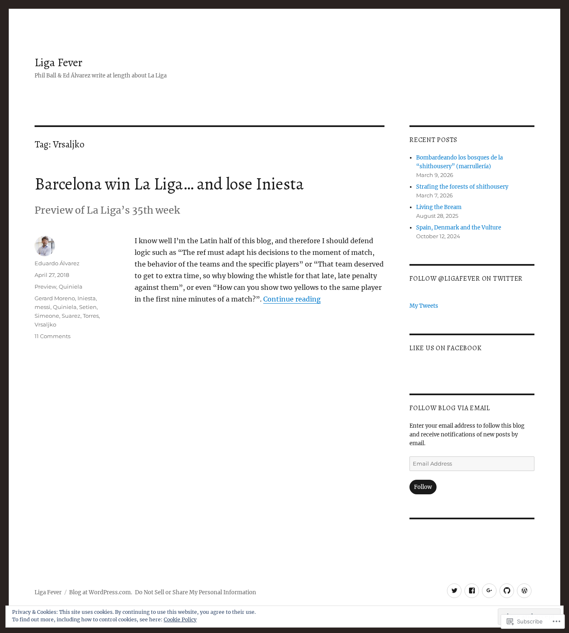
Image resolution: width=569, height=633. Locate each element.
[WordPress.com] (524, 590)
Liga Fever (58, 62)
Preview (45, 286)
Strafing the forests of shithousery (462, 186)
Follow (423, 487)
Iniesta (86, 298)
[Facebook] (471, 590)
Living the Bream (439, 207)
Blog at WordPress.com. (100, 592)
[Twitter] (454, 590)
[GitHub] (506, 590)
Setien (88, 307)
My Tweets (423, 305)
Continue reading (292, 299)
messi (42, 307)
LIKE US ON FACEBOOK (445, 348)
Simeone (47, 315)
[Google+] (489, 590)
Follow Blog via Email (449, 408)
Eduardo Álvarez (57, 263)
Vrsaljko (45, 324)
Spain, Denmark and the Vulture (458, 227)
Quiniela (70, 286)
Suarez (71, 315)
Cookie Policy (180, 619)
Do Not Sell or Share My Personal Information (195, 592)
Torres (91, 315)
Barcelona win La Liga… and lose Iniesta (169, 183)
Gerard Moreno (55, 298)
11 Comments (52, 336)
